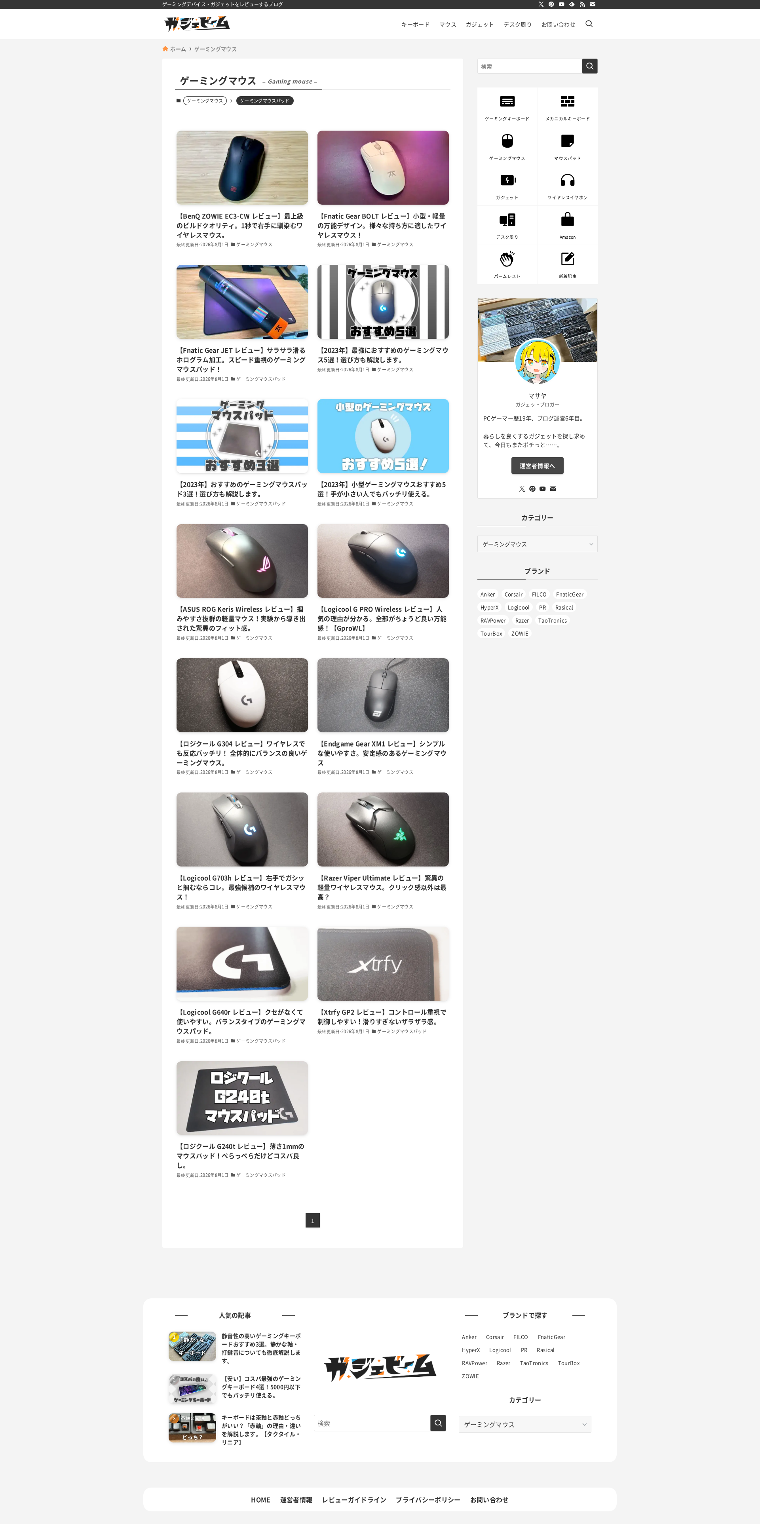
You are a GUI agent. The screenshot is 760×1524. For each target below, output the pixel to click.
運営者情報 (296, 1499)
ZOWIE (519, 633)
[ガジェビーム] (197, 24)
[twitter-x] (541, 4)
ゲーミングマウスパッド (265, 100)
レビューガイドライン (354, 1499)
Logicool (519, 607)
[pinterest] (551, 4)
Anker (488, 594)
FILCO (539, 594)
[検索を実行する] (590, 66)
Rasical (564, 607)
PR (542, 607)
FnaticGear (569, 594)
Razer (522, 620)
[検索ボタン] (589, 24)
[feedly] (572, 4)
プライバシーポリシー (428, 1499)
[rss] (582, 4)
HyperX (489, 607)
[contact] (592, 4)
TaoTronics (552, 620)
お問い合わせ (489, 1499)
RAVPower (493, 620)
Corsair (513, 594)
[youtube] (562, 4)
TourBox (491, 633)
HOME (260, 1499)
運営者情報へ (537, 465)
